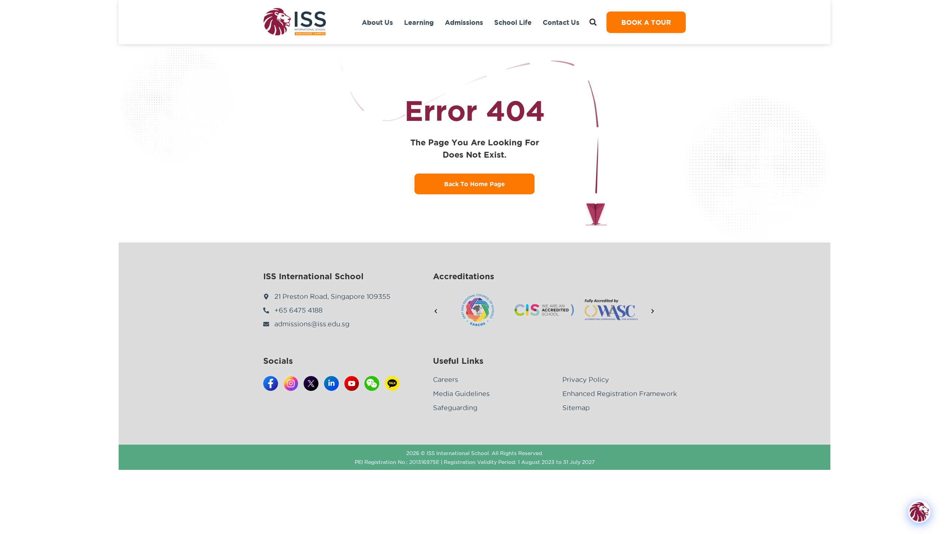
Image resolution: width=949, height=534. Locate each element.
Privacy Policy (585, 379)
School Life (513, 22)
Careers (445, 379)
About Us (377, 22)
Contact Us (561, 22)
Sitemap (576, 407)
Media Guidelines (461, 393)
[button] (593, 22)
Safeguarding (455, 407)
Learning (419, 22)
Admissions (464, 22)
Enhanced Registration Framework (619, 393)
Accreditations (463, 276)
